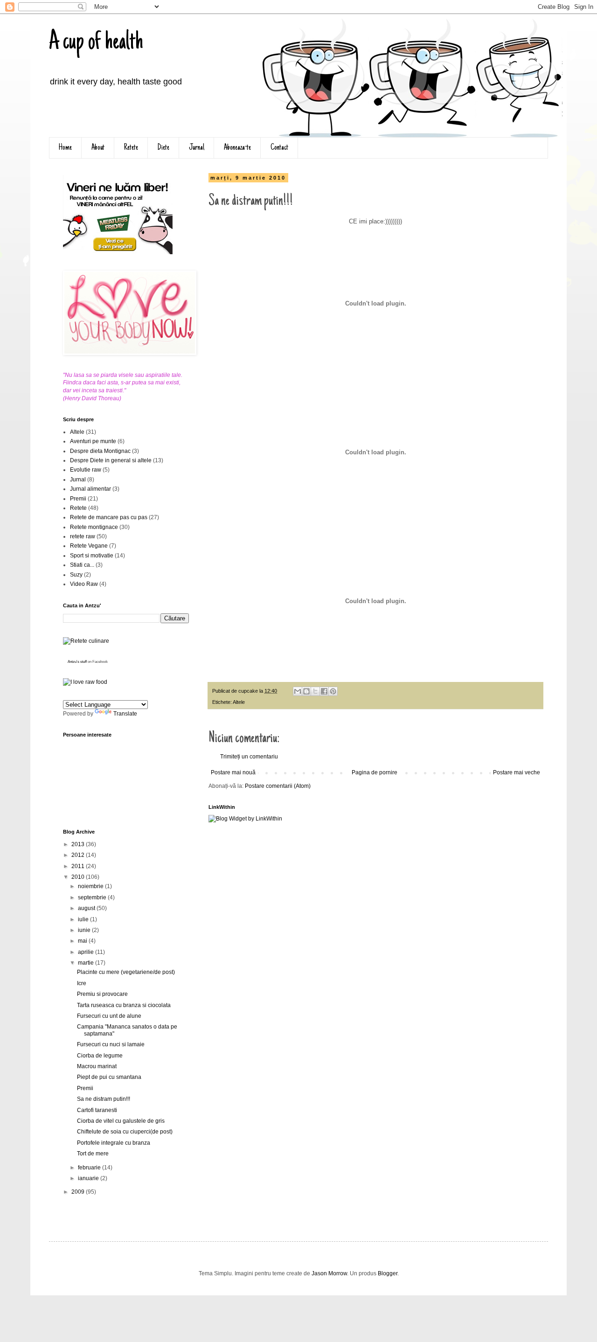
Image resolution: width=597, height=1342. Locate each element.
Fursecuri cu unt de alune (109, 1016)
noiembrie (91, 886)
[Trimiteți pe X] (315, 691)
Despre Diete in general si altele (111, 460)
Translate (125, 713)
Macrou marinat (97, 1066)
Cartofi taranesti (97, 1110)
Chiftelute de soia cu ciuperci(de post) (125, 1131)
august (87, 908)
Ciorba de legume (100, 1055)
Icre (81, 983)
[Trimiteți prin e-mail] (297, 691)
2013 (78, 844)
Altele (239, 702)
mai (83, 941)
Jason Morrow (329, 1273)
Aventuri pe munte (93, 441)
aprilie (86, 952)
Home (65, 148)
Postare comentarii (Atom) (278, 786)
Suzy (76, 574)
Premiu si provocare (102, 994)
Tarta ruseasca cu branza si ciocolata (124, 1005)
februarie (90, 1167)
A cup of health (96, 43)
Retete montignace (94, 527)
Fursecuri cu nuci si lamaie (111, 1044)
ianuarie (89, 1178)
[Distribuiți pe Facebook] (324, 691)
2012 (78, 855)
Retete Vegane (89, 545)
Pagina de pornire (374, 772)
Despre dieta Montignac (100, 451)
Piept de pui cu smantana (109, 1077)
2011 (78, 866)
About (97, 148)
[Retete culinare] (86, 641)
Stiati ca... (82, 565)
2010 (78, 877)
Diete (163, 148)
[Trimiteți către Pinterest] (333, 691)
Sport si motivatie (91, 555)
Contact (279, 148)
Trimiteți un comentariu (249, 756)
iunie (85, 930)
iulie (84, 919)
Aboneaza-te (237, 148)
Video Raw (84, 584)
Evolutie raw (85, 469)
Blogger (387, 1273)
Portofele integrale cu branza (113, 1143)
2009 (78, 1192)
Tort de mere (93, 1153)
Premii (78, 498)
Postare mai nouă (233, 772)
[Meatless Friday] (118, 252)
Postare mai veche (516, 772)
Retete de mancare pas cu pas (108, 517)
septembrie (93, 897)
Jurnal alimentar (90, 489)
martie (86, 963)
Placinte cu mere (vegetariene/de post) (126, 972)
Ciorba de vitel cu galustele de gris (121, 1121)
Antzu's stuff (77, 662)
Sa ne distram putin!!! (103, 1099)
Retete (131, 148)
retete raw (82, 536)
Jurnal (196, 148)
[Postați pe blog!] (306, 691)
